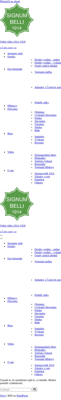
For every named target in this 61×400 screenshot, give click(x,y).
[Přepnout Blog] (59, 325)
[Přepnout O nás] (59, 362)
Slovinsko (40, 121)
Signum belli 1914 (44, 173)
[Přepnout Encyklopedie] (59, 258)
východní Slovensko (45, 115)
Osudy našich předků (46, 65)
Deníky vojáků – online (47, 59)
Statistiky (39, 136)
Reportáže (40, 164)
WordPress (22, 395)
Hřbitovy (12, 105)
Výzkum (39, 139)
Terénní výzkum (43, 161)
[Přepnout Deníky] (59, 246)
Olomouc (40, 112)
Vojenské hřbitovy (44, 167)
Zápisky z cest (42, 176)
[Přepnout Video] (59, 344)
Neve (3, 395)
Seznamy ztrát (15, 53)
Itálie (37, 130)
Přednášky (40, 158)
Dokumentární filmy (45, 155)
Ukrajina (39, 124)
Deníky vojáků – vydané (48, 62)
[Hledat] (34, 389)
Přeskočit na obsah (10, 1)
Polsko (38, 118)
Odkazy (39, 182)
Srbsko (38, 127)
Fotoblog (39, 179)
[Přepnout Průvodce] (59, 301)
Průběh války (42, 102)
